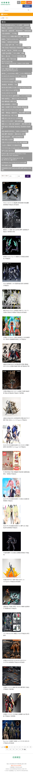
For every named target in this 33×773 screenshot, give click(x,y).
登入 (19, 2)
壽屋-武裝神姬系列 (17, 137)
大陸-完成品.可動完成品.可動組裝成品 (13, 47)
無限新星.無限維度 (13, 42)
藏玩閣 (4, 50)
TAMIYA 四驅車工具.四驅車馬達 (11, 145)
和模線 (4, 42)
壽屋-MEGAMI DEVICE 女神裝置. (12, 118)
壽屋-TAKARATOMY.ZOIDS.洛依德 (12, 110)
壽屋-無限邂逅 (19, 121)
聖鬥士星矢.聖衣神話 (8, 151)
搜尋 (28, 176)
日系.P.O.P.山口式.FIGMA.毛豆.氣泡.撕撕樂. (14, 142)
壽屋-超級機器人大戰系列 (9, 104)
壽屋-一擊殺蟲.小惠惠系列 (9, 112)
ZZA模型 (19, 25)
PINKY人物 (5, 66)
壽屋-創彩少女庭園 (7, 139)
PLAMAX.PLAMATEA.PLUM (10, 76)
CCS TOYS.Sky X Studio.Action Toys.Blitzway (15, 148)
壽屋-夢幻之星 (26, 124)
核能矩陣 (11, 31)
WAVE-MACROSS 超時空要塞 (10, 96)
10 (30, 747)
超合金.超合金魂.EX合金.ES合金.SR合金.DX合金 (16, 87)
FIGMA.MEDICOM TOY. (9, 93)
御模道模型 (27, 31)
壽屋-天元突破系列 (22, 131)
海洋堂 (4, 73)
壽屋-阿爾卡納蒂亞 (24, 112)
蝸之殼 (9, 50)
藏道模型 (10, 28)
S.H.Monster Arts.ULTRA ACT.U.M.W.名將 (14, 162)
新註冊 (23, 2)
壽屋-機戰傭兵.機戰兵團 (9, 101)
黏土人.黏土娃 (6, 56)
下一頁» (24, 749)
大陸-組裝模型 (6, 33)
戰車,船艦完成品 (6, 165)
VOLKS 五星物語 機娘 (18, 56)
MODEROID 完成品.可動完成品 (11, 82)
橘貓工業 (4, 31)
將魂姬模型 (19, 31)
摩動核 (4, 28)
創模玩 (4, 39)
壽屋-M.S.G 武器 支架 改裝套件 (11, 124)
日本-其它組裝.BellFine (8, 25)
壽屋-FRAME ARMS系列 (19, 98)
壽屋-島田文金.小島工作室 (9, 115)
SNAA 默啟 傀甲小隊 (8, 45)
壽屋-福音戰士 (6, 98)
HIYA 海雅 (16, 53)
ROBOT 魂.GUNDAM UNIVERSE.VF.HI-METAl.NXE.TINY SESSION (14, 154)
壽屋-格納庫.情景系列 (8, 131)
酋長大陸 (23, 39)
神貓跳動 (23, 76)
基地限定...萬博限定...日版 (9, 84)
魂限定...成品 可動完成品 (9, 59)
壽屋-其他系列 (6, 137)
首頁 (3, 18)
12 (10, 749)
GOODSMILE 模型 (13, 73)
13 (13, 749)
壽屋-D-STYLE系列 (7, 121)
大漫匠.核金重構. (7, 53)
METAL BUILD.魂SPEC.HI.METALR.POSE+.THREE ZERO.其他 (15, 62)
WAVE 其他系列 (26, 96)
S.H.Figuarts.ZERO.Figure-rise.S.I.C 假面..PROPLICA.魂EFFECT (12, 159)
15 (20, 749)
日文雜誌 (14, 33)
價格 (3, 175)
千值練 (28, 47)
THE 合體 (19, 45)
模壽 (22, 53)
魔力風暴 (25, 36)
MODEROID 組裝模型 (8, 79)
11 (7, 749)
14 (16, 749)
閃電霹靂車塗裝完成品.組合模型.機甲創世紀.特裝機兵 (16, 169)
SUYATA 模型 (19, 28)
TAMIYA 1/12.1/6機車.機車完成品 (11, 36)
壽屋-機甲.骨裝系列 (7, 134)
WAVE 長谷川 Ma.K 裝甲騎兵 (10, 90)
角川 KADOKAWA (13, 39)
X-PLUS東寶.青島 (25, 73)
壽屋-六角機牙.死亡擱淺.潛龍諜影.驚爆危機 (14, 107)
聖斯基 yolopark (17, 50)
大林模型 (27, 28)
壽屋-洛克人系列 (20, 134)
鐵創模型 (26, 25)
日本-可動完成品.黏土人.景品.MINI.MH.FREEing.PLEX (10, 69)
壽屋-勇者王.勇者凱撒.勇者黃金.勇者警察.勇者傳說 (16, 127)
